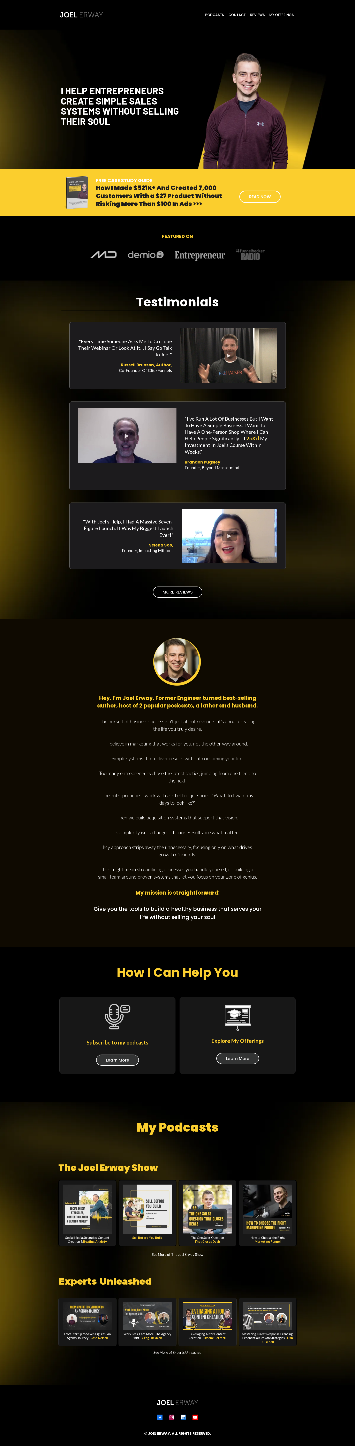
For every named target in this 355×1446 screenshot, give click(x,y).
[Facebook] (160, 1417)
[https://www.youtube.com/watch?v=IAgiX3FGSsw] (207, 1316)
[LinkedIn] (183, 1417)
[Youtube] (195, 1417)
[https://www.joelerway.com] (81, 14)
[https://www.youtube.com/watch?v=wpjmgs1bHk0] (87, 1316)
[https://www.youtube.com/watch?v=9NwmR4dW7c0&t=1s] (268, 1316)
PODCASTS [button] (214, 14)
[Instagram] (172, 1417)
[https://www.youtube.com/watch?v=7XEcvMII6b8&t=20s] (147, 1316)
